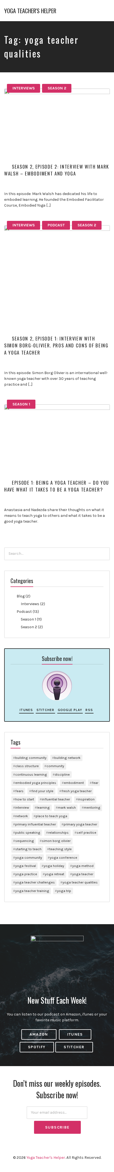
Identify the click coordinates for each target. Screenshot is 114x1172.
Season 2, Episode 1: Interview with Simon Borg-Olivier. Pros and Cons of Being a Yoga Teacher (56, 345)
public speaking (27, 832)
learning (43, 807)
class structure (27, 766)
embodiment (74, 783)
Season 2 (57, 88)
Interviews (23, 88)
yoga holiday (54, 866)
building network (67, 758)
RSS (89, 710)
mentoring (92, 807)
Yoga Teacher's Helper (30, 10)
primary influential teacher (35, 824)
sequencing (24, 841)
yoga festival (25, 866)
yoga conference (63, 857)
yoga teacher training (32, 891)
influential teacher (56, 799)
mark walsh (67, 807)
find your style (42, 791)
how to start (24, 799)
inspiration (86, 799)
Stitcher (46, 710)
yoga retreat (54, 874)
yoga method (83, 866)
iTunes (26, 710)
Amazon (39, 1034)
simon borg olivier (56, 841)
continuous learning (31, 774)
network (21, 816)
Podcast (56, 225)
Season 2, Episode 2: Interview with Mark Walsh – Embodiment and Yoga (56, 170)
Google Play (70, 710)
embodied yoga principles (35, 783)
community (55, 766)
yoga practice (26, 874)
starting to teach (28, 849)
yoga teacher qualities (80, 882)
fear (95, 783)
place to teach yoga (51, 816)
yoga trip (64, 891)
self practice (86, 832)
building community (30, 758)
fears (19, 791)
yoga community (28, 857)
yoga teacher (82, 874)
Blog (21, 596)
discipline (62, 774)
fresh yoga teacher (76, 791)
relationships (58, 832)
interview (22, 807)
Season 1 (21, 404)
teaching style (60, 849)
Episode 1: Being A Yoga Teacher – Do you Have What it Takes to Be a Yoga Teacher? (56, 486)
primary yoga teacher (80, 824)
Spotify (37, 1047)
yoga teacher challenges (35, 882)
